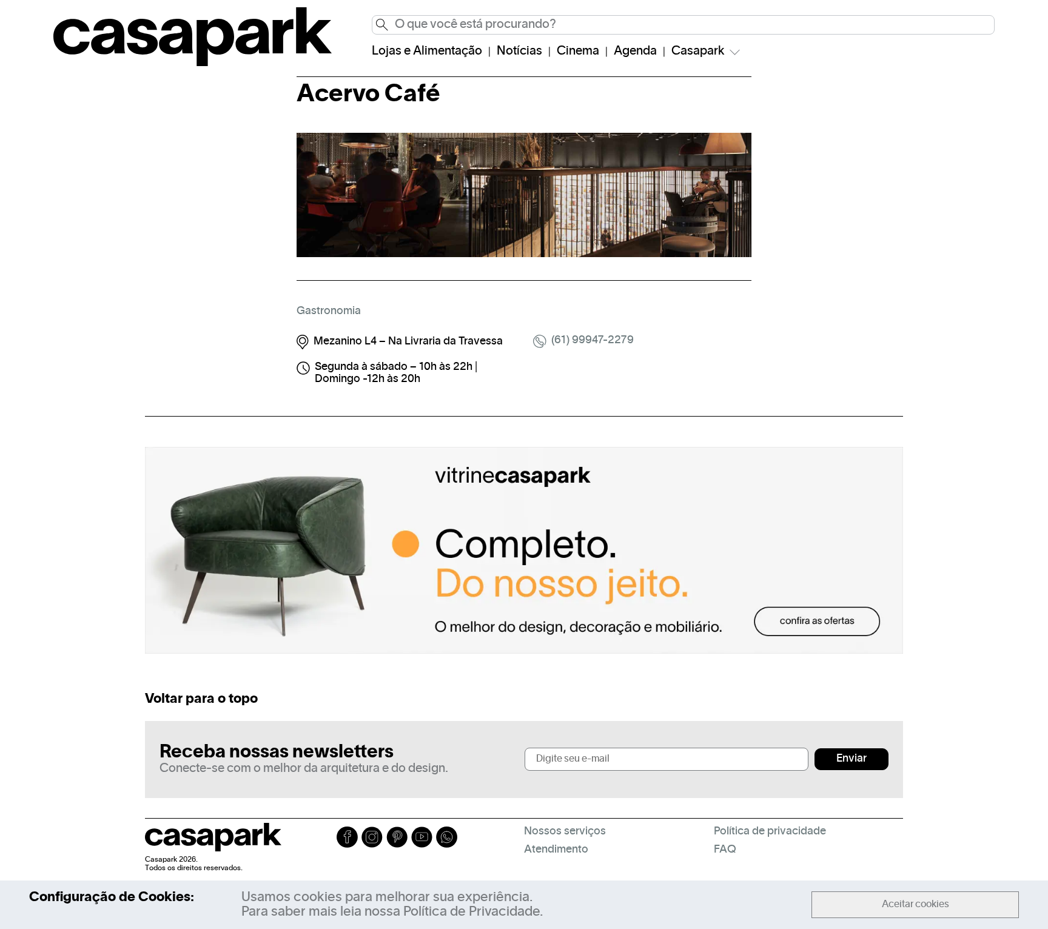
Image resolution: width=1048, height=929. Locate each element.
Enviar (851, 759)
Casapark (698, 51)
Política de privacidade (770, 832)
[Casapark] (192, 63)
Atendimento (556, 850)
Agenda (635, 51)
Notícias (519, 51)
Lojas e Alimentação (427, 51)
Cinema (578, 51)
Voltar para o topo (201, 699)
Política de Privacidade (471, 912)
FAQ (725, 850)
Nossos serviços (565, 832)
